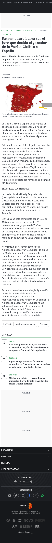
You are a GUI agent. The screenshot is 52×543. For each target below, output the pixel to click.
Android (21, 481)
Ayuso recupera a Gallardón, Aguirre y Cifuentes (17, 2)
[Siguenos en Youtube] (9, 495)
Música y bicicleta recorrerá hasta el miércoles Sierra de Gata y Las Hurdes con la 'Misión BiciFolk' (28, 381)
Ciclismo (44, 324)
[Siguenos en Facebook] (29, 495)
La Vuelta (7, 324)
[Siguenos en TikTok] (16, 495)
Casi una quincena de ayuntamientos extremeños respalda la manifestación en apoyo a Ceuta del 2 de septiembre (29, 347)
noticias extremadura (25, 324)
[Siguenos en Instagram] (22, 495)
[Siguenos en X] (35, 495)
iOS (36, 481)
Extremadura (30, 30)
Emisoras (17, 30)
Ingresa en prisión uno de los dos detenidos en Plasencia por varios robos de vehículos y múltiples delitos (29, 364)
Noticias (43, 30)
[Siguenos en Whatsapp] (42, 495)
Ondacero (5, 30)
